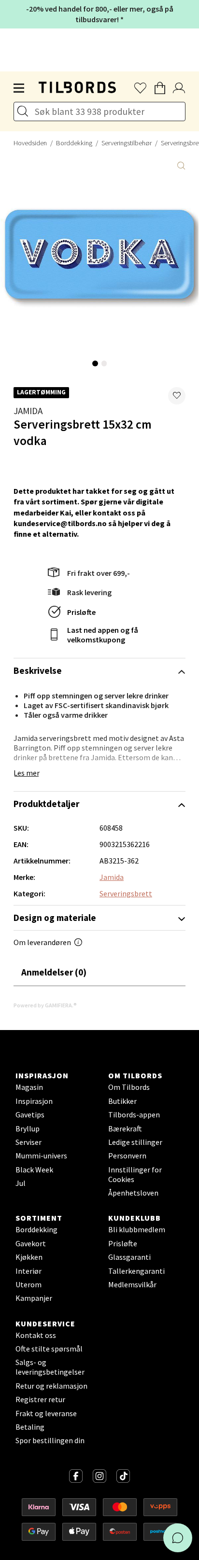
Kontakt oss (35, 1335)
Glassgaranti (129, 1257)
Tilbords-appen (134, 1114)
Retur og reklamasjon (51, 1386)
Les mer (27, 773)
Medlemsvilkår (132, 1284)
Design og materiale (55, 917)
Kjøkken (29, 1257)
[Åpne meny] (19, 88)
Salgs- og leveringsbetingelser (50, 1367)
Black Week (34, 1169)
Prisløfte (81, 612)
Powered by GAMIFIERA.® (45, 1005)
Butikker (122, 1101)
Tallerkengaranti (136, 1271)
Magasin (29, 1087)
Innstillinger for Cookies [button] (135, 1174)
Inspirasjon (34, 1101)
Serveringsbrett (126, 893)
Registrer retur (40, 1399)
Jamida (28, 411)
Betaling (29, 1427)
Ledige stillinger (135, 1142)
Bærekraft (125, 1128)
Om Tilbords (129, 1087)
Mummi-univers (41, 1155)
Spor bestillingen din (50, 1440)
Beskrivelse (38, 670)
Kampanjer (33, 1298)
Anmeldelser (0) (53, 972)
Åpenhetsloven (133, 1193)
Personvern (127, 1155)
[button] (176, 395)
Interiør (28, 1271)
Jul (20, 1183)
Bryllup (27, 1128)
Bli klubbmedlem (136, 1229)
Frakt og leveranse (46, 1413)
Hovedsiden (30, 143)
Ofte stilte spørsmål (49, 1348)
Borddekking (74, 143)
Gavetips (29, 1114)
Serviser (28, 1142)
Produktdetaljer (46, 803)
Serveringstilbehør (126, 143)
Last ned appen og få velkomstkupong (102, 634)
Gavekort (30, 1243)
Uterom (28, 1284)
